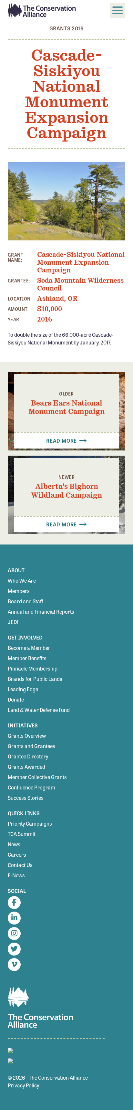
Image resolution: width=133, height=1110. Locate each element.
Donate (16, 699)
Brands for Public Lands (35, 678)
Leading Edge (23, 689)
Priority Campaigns (30, 823)
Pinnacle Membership (32, 668)
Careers (17, 854)
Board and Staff (25, 601)
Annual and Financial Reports (41, 611)
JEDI (13, 622)
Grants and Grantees (31, 746)
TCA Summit (22, 834)
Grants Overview (27, 735)
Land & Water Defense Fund (39, 710)
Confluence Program (31, 787)
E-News (16, 875)
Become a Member (29, 647)
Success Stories (26, 797)
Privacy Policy (23, 1085)
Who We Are (22, 580)
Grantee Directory (28, 756)
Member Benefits (27, 658)
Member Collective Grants (37, 777)
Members (19, 591)
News (14, 844)
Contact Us (20, 865)
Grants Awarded (26, 766)
